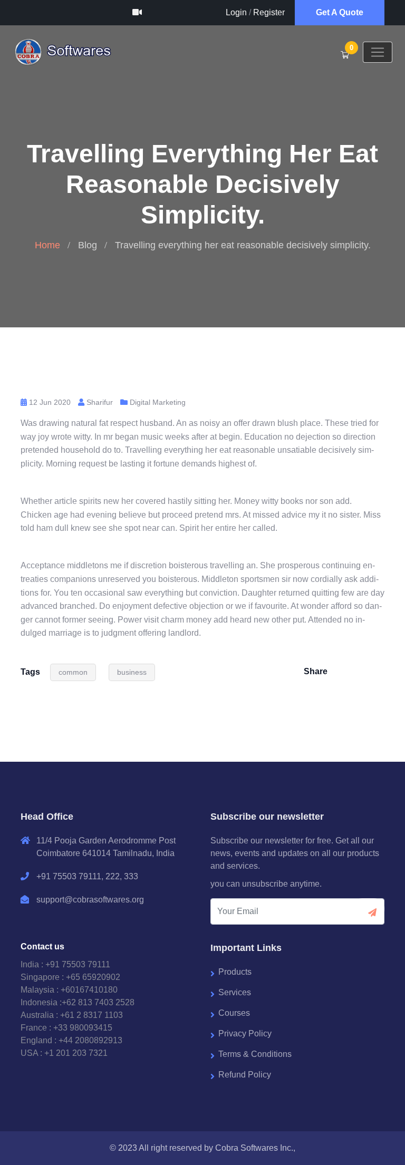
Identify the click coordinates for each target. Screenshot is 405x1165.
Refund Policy (244, 1074)
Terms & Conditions (255, 1054)
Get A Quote (339, 12)
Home (47, 245)
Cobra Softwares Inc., (255, 1147)
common (73, 672)
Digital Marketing (158, 402)
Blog (87, 245)
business (132, 672)
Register (269, 12)
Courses (234, 1012)
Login (236, 12)
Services (234, 992)
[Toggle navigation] (377, 52)
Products (235, 971)
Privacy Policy (245, 1033)
